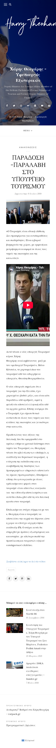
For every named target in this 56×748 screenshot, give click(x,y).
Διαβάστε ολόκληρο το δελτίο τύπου (26, 561)
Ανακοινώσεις (28, 147)
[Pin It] (22, 579)
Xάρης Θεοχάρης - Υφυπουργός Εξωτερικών (28, 74)
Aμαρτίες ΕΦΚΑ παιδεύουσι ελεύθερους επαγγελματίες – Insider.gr (35, 671)
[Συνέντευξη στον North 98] (14, 614)
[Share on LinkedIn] (29, 579)
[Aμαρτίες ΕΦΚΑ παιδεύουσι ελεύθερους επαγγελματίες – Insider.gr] (14, 673)
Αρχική (11, 569)
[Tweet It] (16, 579)
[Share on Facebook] (9, 579)
